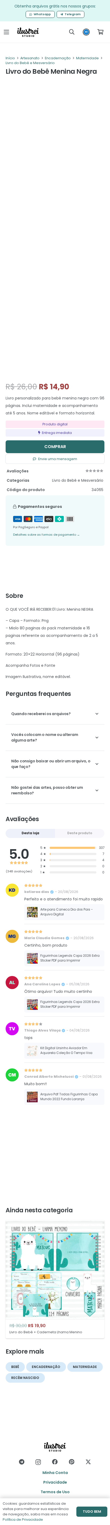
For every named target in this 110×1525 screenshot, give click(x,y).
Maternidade (87, 58)
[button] (6, 32)
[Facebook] (55, 1462)
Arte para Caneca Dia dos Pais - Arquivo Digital (66, 911)
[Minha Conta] (86, 33)
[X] (88, 1462)
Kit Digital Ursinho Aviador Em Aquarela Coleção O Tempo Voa (66, 1050)
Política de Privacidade (23, 1519)
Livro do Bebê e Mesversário (30, 63)
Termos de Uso (55, 1492)
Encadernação (58, 58)
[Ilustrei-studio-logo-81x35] (28, 32)
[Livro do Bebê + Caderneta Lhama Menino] (55, 1279)
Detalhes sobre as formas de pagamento (46, 534)
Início (10, 58)
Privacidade (55, 1482)
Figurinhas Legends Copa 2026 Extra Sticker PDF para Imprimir (70, 958)
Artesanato (30, 58)
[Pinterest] (71, 1462)
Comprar (55, 447)
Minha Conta (55, 1472)
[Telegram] (21, 1462)
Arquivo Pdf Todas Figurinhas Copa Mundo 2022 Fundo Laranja (69, 1096)
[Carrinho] (100, 32)
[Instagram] (38, 1462)
